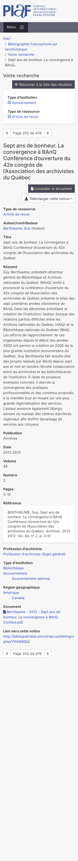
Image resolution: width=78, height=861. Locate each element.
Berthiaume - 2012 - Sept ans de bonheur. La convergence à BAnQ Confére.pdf (31, 617)
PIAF (7, 39)
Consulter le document (53, 188)
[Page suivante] (48, 133)
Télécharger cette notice (48, 198)
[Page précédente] (7, 133)
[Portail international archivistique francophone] (39, 11)
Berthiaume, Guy (16, 228)
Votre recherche (21, 54)
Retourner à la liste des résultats (45, 84)
